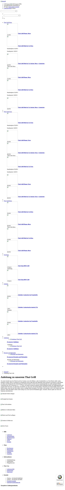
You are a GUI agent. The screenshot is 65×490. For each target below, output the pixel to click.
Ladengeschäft (7, 8)
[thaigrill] (3, 1)
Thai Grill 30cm (8, 22)
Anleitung (6, 338)
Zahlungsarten (10, 436)
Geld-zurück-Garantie (13, 7)
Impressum (9, 472)
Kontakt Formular (11, 481)
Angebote (9, 453)
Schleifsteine (10, 451)
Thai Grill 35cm (8, 111)
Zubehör (6, 284)
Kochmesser (10, 448)
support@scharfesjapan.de (13, 482)
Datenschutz (10, 470)
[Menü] (62, 475)
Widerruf (9, 439)
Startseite (6, 372)
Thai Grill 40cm (8, 201)
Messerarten (10, 449)
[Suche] (16, 11)
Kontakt (9, 442)
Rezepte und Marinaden (10, 353)
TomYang (6, 254)
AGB (8, 440)
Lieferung (9, 434)
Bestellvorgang (11, 437)
